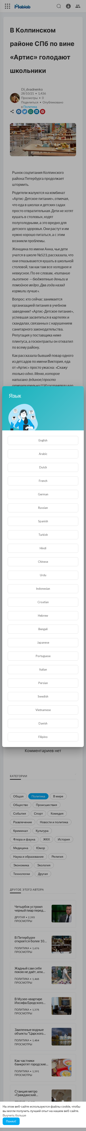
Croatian (43, 602)
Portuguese (43, 656)
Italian (43, 669)
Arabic (43, 454)
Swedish (43, 696)
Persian (43, 683)
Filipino (43, 737)
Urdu (43, 575)
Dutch (43, 467)
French (43, 481)
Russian (43, 507)
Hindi (43, 548)
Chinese (43, 561)
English (43, 440)
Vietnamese (43, 710)
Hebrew (43, 615)
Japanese (43, 642)
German (43, 494)
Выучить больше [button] (14, 1115)
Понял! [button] (11, 1121)
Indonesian (43, 588)
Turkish (43, 534)
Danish (43, 723)
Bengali (43, 629)
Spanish (43, 521)
